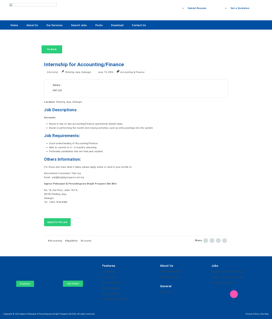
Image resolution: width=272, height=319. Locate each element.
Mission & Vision (169, 277)
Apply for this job (57, 222)
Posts (99, 25)
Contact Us (139, 25)
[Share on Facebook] (205, 240)
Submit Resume (111, 288)
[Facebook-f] (244, 24)
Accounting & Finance (132, 72)
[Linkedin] (253, 24)
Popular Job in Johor (222, 282)
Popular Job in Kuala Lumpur (227, 271)
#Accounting (55, 240)
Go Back (52, 49)
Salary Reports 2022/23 (115, 299)
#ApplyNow (71, 240)
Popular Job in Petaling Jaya (227, 277)
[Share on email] (218, 240)
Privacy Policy (252, 314)
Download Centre (111, 282)
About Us (32, 25)
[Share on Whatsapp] (224, 240)
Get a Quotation (111, 293)
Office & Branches (170, 271)
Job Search (108, 271)
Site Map (265, 314)
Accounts (86, 240)
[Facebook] (215, 294)
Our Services (54, 25)
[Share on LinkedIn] (212, 240)
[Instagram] (262, 24)
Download (117, 25)
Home (14, 25)
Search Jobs (79, 25)
